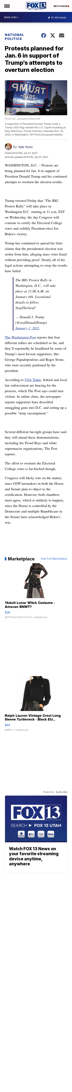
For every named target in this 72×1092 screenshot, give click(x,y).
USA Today (33, 379)
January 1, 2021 (27, 328)
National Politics (14, 37)
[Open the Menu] (6, 6)
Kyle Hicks (25, 147)
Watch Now (60, 6)
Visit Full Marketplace (54, 558)
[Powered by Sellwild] (61, 792)
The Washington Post (20, 337)
